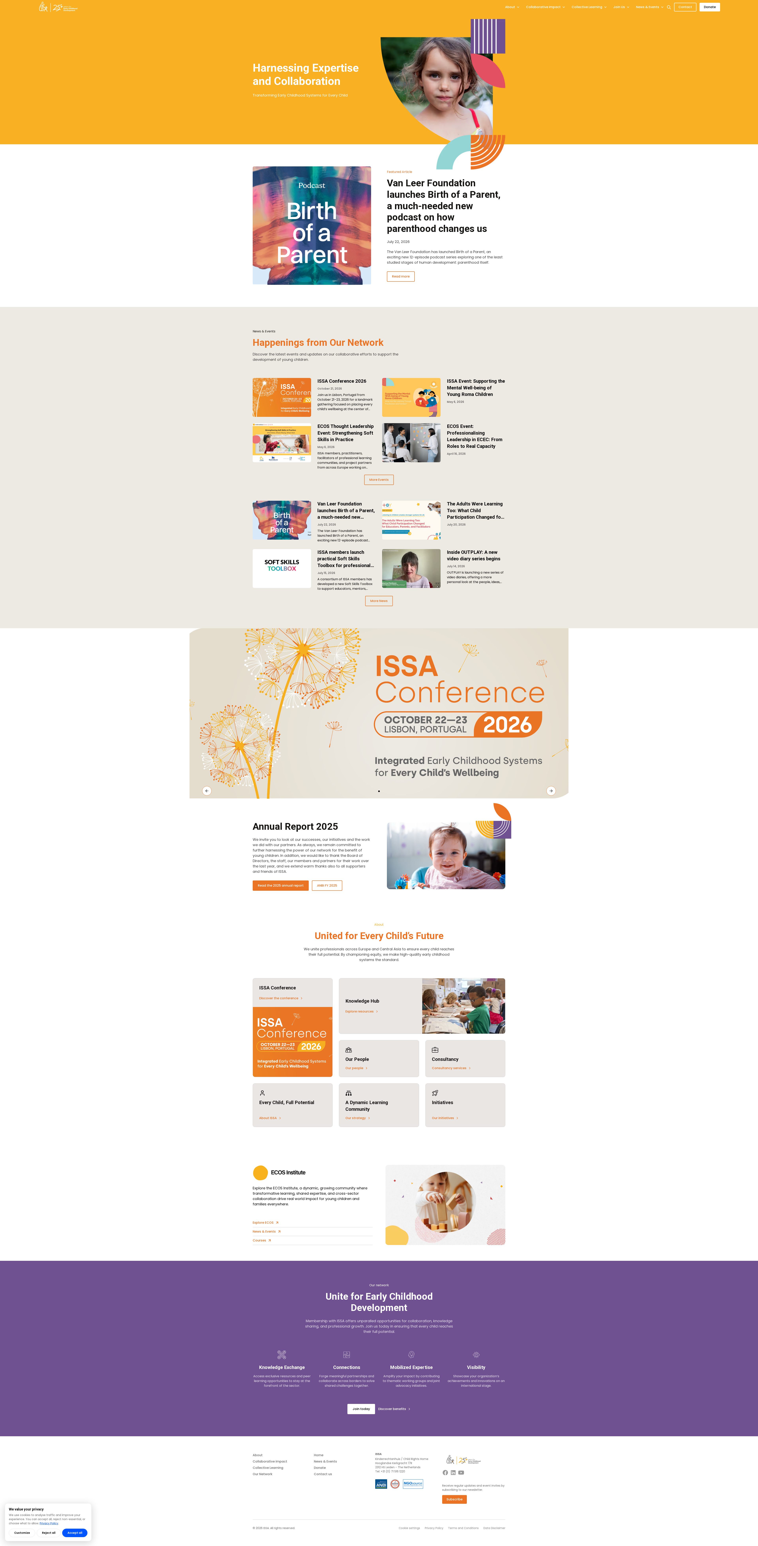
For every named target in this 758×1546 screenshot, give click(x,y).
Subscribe (454, 1499)
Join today (361, 1409)
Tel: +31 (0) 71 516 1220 (390, 1471)
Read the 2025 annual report (281, 885)
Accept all (75, 1533)
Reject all (48, 1533)
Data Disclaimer (494, 1528)
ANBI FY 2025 (327, 885)
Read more (401, 276)
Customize (22, 1533)
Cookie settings (409, 1528)
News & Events (325, 1461)
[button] (512, 7)
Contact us (323, 1474)
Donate (710, 7)
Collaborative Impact (270, 1461)
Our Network (262, 1474)
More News (379, 601)
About (258, 1455)
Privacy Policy (434, 1528)
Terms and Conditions (463, 1528)
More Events (379, 479)
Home (318, 1455)
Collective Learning (268, 1467)
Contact (685, 7)
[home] (58, 7)
